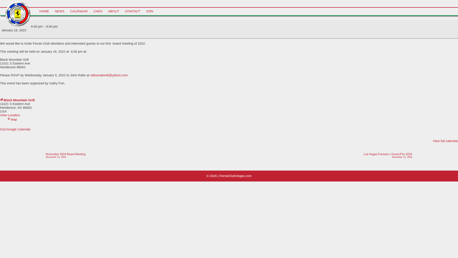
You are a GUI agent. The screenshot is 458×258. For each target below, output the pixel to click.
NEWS (59, 11)
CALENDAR (79, 11)
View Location (10, 115)
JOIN (149, 11)
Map (14, 119)
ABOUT (113, 11)
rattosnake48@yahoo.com (109, 75)
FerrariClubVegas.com (236, 176)
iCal (3, 129)
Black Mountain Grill (19, 100)
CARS (97, 11)
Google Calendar (18, 129)
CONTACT (132, 11)
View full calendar (445, 141)
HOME (44, 11)
